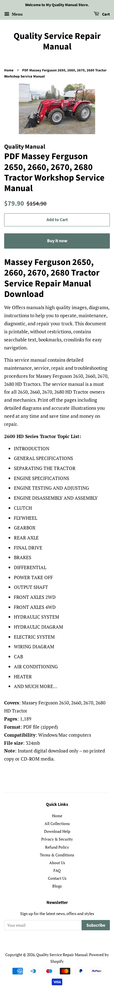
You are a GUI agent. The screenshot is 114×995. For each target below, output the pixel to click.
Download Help (57, 831)
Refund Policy (57, 847)
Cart (105, 14)
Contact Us (57, 878)
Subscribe (95, 925)
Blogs (57, 886)
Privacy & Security (57, 839)
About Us (57, 862)
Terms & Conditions (57, 855)
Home (9, 70)
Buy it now (57, 241)
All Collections (57, 823)
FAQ (57, 870)
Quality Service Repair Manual (57, 41)
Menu (17, 14)
